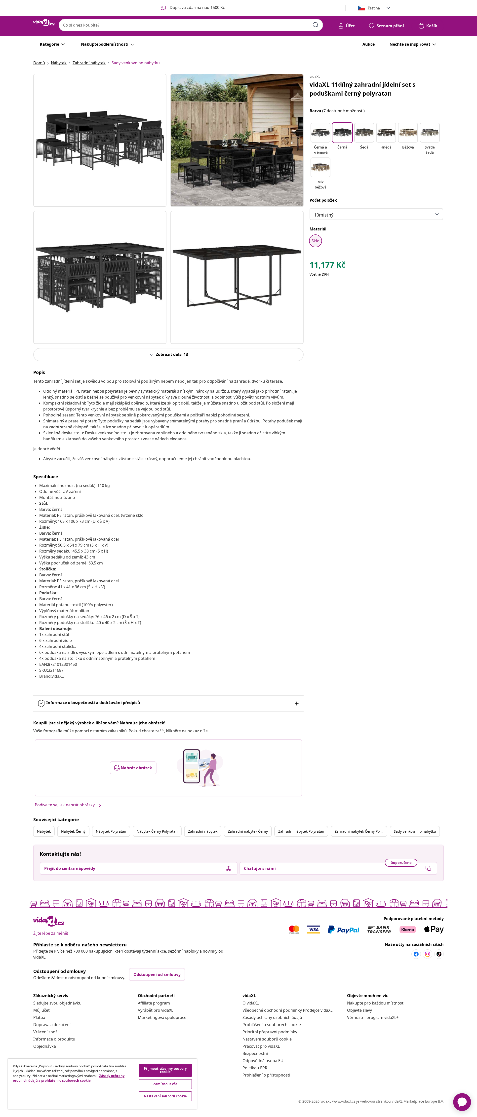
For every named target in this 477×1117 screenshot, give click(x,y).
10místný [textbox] (323, 215)
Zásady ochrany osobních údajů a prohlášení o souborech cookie (68, 1078)
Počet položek (323, 200)
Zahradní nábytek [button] (202, 831)
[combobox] (191, 25)
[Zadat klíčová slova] (315, 25)
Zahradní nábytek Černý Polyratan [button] (361, 831)
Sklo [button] (315, 241)
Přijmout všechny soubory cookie (165, 1070)
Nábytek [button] (44, 831)
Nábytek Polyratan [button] (111, 831)
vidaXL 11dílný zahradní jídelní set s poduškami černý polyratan (362, 88)
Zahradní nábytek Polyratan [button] (301, 831)
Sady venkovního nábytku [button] (415, 831)
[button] (320, 139)
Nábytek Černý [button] (73, 831)
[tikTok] (439, 954)
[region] (102, 1084)
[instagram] (427, 954)
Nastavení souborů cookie (267, 1039)
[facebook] (416, 954)
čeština (374, 8)
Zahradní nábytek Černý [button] (248, 831)
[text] (327, 266)
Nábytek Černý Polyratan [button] (157, 831)
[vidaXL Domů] (44, 22)
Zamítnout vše (165, 1084)
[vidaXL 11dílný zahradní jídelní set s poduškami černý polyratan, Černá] (100, 140)
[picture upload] (199, 768)
